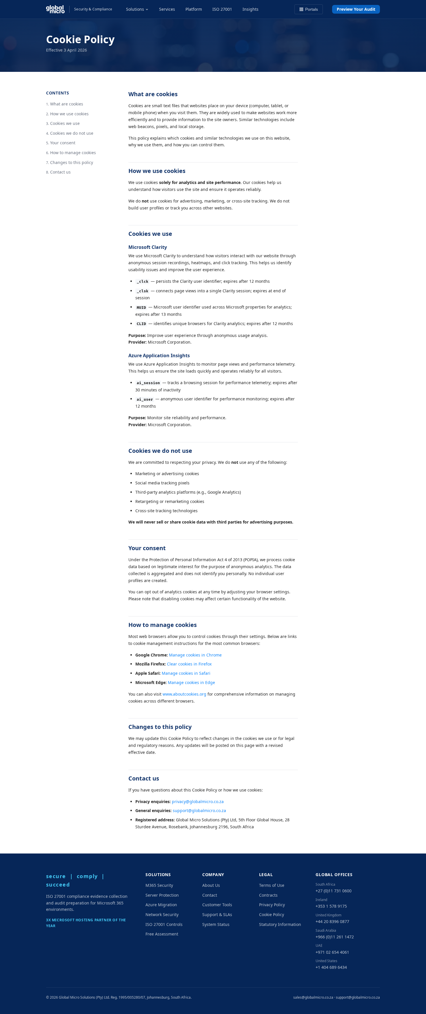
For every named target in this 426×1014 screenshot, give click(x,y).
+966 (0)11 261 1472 (335, 937)
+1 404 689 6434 (331, 967)
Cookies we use (65, 123)
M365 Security (159, 885)
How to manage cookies (73, 152)
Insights (250, 9)
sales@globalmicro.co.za (313, 997)
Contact (209, 895)
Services (167, 9)
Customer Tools (217, 904)
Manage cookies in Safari (186, 673)
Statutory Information (280, 924)
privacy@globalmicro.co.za (198, 801)
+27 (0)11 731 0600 (334, 890)
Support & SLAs (217, 914)
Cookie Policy (271, 914)
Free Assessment (161, 934)
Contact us (60, 172)
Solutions (135, 9)
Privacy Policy (272, 904)
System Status (216, 924)
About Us (211, 885)
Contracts (268, 895)
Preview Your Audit (356, 9)
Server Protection (162, 895)
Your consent (62, 142)
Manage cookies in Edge (191, 682)
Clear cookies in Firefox (189, 664)
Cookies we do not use (71, 133)
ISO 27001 (222, 9)
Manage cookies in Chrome (195, 655)
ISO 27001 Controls (164, 924)
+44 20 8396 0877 (332, 921)
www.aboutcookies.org (184, 694)
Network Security (162, 914)
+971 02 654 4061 (332, 952)
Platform (193, 9)
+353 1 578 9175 (331, 906)
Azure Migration (161, 904)
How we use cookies (69, 113)
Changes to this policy (71, 162)
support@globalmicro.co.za (199, 810)
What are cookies (66, 104)
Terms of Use (271, 885)
